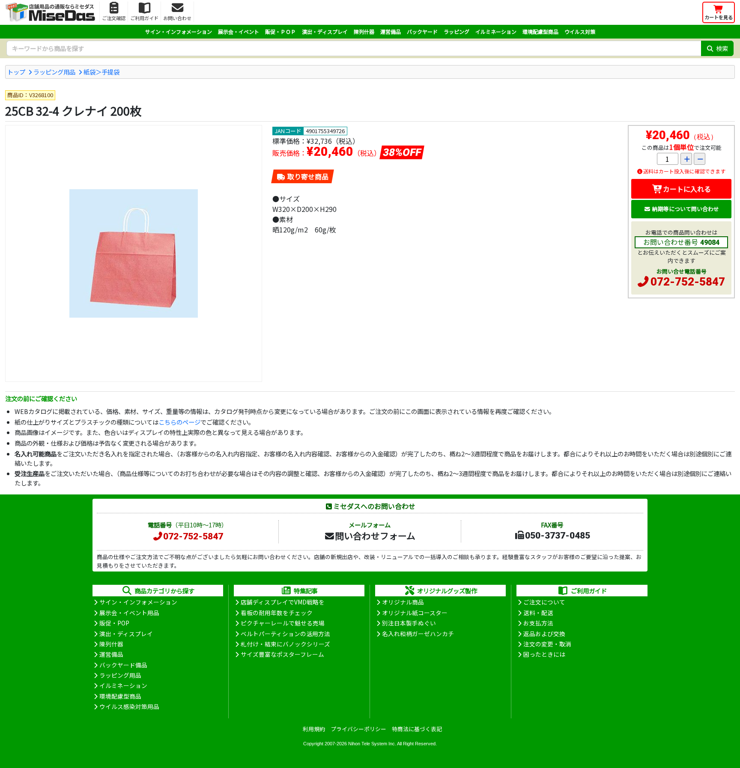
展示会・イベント (238, 31)
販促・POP (114, 623)
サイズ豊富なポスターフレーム (282, 654)
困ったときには (544, 654)
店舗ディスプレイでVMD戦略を (283, 602)
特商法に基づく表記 (417, 729)
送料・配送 (538, 612)
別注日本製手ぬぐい (409, 623)
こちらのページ (179, 421)
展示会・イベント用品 (129, 612)
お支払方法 (538, 623)
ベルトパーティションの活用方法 (285, 633)
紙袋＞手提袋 (101, 71)
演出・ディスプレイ (325, 31)
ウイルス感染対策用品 (129, 706)
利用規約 (314, 729)
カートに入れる (687, 189)
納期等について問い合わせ (685, 209)
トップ (16, 71)
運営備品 (390, 31)
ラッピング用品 (54, 71)
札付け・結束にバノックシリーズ (285, 644)
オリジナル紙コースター (415, 612)
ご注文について (544, 602)
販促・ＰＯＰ (280, 31)
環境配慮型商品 (540, 31)
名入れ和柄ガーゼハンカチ (418, 633)
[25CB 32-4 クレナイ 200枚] (133, 253)
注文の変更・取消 (547, 644)
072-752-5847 (687, 281)
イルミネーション (495, 31)
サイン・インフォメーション (178, 31)
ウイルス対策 (579, 31)
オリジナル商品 (403, 602)
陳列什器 (364, 31)
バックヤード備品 (123, 665)
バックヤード (422, 31)
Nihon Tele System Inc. (372, 743)
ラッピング (456, 31)
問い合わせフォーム (375, 535)
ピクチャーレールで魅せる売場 (283, 623)
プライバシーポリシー (358, 729)
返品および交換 (544, 633)
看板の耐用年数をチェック (277, 612)
